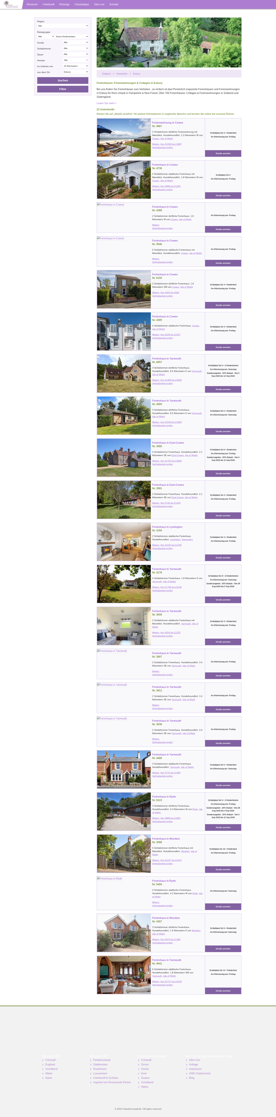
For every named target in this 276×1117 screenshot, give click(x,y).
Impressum (195, 1069)
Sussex (145, 1078)
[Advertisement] (96, 1032)
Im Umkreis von (45, 66)
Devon (145, 1064)
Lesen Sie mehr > (107, 103)
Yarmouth (197, 371)
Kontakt (114, 4)
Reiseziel (32, 4)
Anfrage (193, 1064)
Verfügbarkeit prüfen (162, 147)
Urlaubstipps (82, 4)
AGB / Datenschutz (200, 1073)
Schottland (51, 1069)
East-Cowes (178, 455)
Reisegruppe (43, 32)
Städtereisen (100, 1064)
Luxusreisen (100, 1073)
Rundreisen (100, 1069)
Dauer (40, 54)
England (50, 1064)
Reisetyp (64, 4)
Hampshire (187, 539)
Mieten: (156, 225)
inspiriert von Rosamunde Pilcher (112, 1082)
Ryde (195, 809)
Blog (191, 1078)
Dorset (145, 1069)
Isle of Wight (166, 138)
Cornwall (50, 1060)
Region (40, 21)
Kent (143, 1073)
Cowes (155, 138)
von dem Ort (43, 72)
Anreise (41, 60)
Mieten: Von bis (167, 144)
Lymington (175, 539)
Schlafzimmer (44, 48)
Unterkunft (48, 4)
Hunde (40, 42)
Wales (48, 1073)
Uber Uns (194, 1060)
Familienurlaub (101, 1060)
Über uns (99, 4)
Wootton (185, 851)
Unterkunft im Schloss (105, 1078)
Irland (48, 1078)
